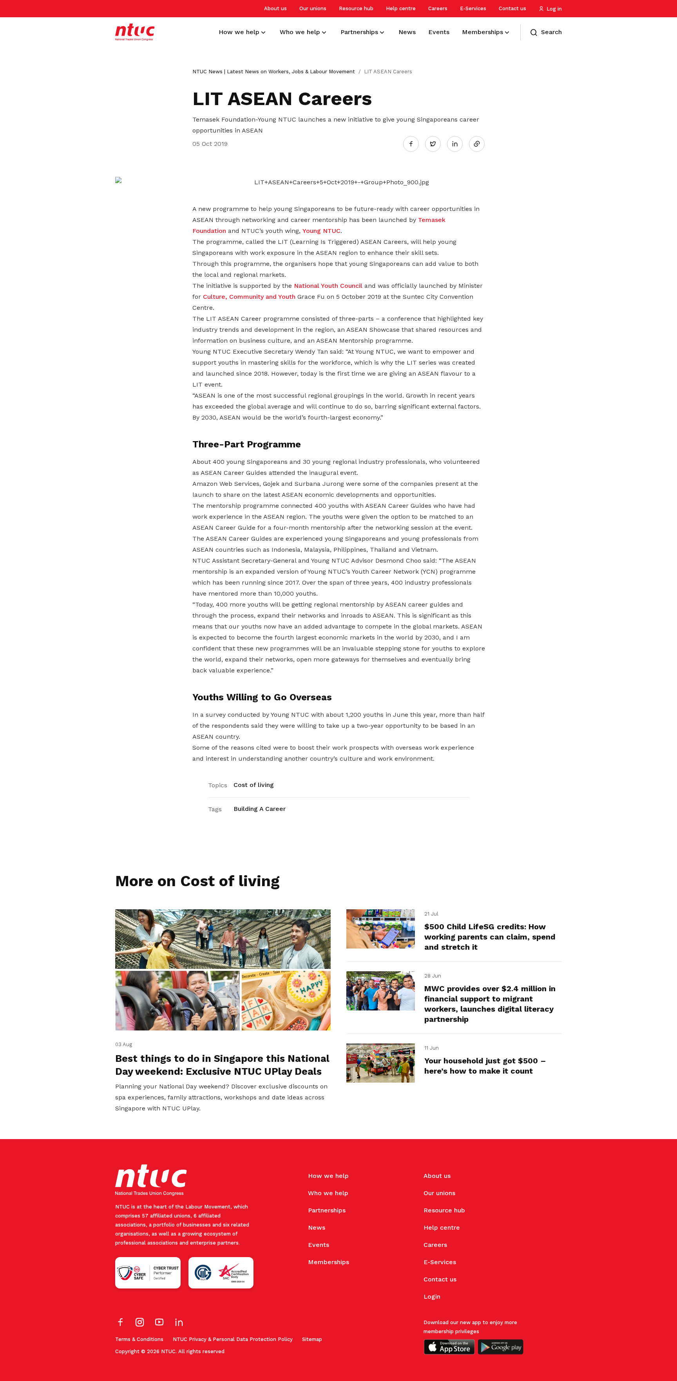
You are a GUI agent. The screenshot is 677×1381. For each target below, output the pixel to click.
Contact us (512, 8)
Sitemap (312, 1339)
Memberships (328, 1262)
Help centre (401, 8)
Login (432, 1296)
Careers (437, 8)
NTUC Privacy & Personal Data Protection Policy (233, 1339)
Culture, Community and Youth (249, 296)
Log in (554, 9)
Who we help (328, 1193)
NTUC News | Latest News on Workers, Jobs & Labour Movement (273, 72)
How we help (328, 1175)
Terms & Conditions (139, 1339)
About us (275, 8)
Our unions (312, 8)
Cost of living (254, 785)
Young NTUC (321, 230)
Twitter (437, 143)
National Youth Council (329, 285)
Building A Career (260, 808)
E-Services (473, 8)
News (316, 1227)
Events (318, 1244)
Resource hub (356, 8)
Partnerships (327, 1210)
